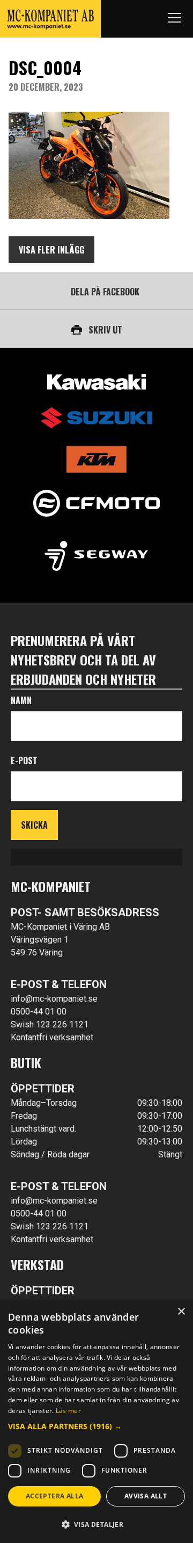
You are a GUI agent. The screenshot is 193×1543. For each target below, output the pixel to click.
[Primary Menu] (174, 19)
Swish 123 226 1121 (49, 1024)
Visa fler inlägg (51, 249)
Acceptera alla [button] (55, 1496)
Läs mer (68, 1410)
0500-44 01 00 (38, 1011)
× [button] (181, 1312)
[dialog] (96, 1421)
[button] (96, 1426)
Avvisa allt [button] (145, 1496)
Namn (21, 700)
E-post (24, 760)
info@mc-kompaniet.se (54, 999)
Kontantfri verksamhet (52, 1037)
